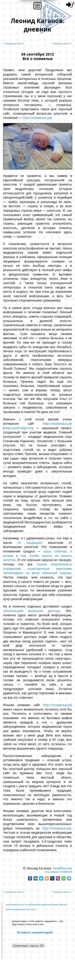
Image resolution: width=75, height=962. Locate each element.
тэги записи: (52, 871)
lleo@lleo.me (62, 868)
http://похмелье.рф (37, 117)
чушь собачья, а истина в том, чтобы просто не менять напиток (37, 555)
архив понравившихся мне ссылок (21, 909)
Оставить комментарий (35, 932)
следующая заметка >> (62, 43)
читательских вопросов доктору (31, 611)
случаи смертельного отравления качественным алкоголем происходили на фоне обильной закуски (37, 568)
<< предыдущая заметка (13, 43)
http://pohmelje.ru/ (18, 428)
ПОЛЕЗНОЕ (65, 871)
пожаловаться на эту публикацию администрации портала (36, 904)
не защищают (30, 542)
